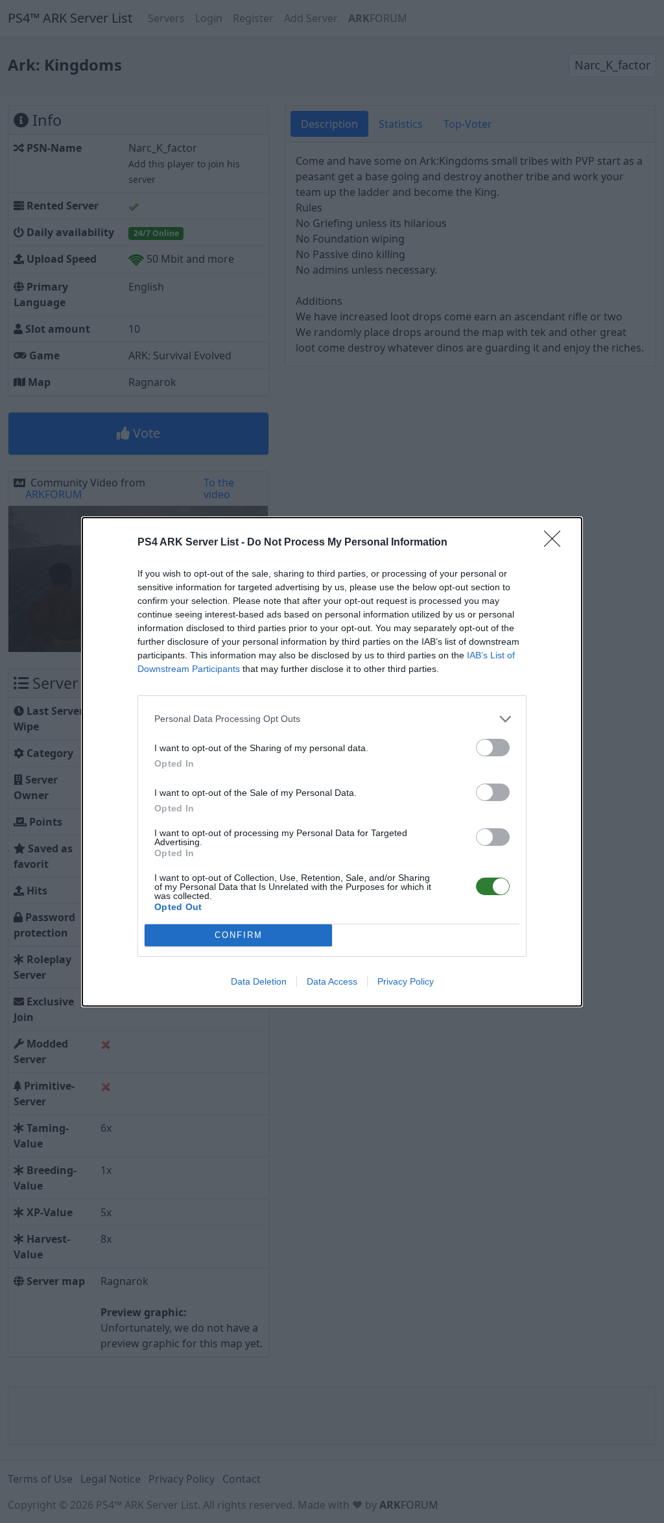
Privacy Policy (405, 981)
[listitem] (332, 719)
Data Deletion (259, 981)
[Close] (556, 543)
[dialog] (332, 762)
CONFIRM (239, 935)
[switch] (493, 747)
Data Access (332, 981)
